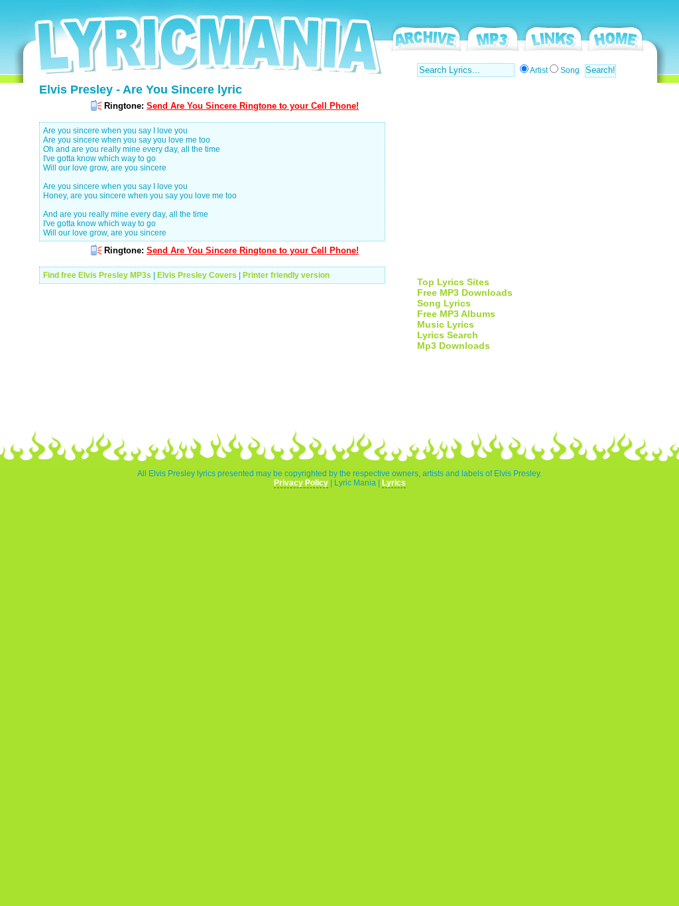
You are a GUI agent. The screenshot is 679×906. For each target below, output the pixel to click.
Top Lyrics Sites (453, 282)
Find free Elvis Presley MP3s (97, 275)
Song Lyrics (444, 303)
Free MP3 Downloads (465, 292)
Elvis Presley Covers (197, 275)
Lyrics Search (447, 335)
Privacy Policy (301, 482)
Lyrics (394, 482)
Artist (539, 70)
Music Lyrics (445, 324)
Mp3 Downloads (453, 345)
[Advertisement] (528, 184)
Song (570, 70)
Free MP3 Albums (456, 313)
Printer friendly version (286, 275)
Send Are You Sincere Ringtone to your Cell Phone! (253, 106)
